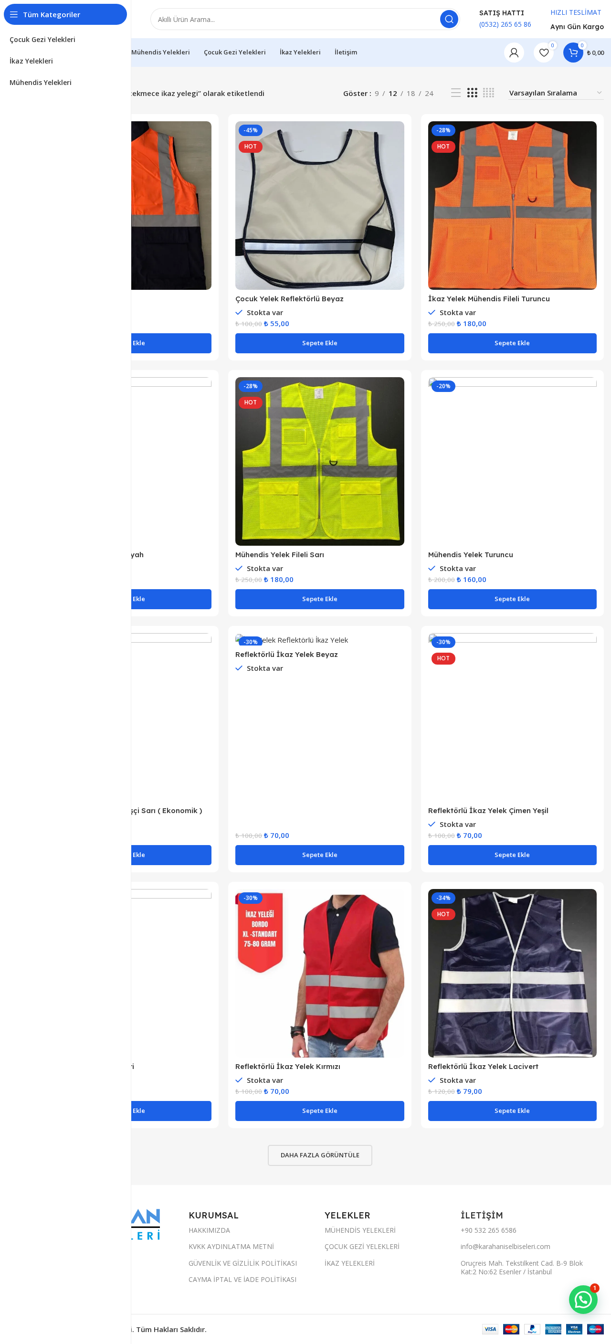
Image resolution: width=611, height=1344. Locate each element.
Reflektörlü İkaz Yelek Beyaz (286, 654)
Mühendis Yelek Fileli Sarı (279, 554)
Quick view (204, 158)
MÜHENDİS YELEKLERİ (360, 1230)
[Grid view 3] (472, 92)
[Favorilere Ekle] (204, 179)
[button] (319, 343)
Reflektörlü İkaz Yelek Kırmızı (287, 1066)
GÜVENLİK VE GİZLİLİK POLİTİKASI (243, 1263)
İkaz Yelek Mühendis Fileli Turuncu (489, 298)
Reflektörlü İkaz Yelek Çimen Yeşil (488, 810)
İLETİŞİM (483, 1215)
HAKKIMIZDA (209, 1230)
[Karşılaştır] (204, 137)
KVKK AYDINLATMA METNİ (231, 1246)
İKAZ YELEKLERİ (350, 1263)
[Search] (449, 19)
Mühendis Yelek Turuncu (470, 554)
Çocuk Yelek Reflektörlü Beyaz (289, 298)
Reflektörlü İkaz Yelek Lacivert (483, 1066)
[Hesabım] (514, 52)
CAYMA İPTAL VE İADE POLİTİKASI (242, 1279)
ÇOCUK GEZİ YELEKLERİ (362, 1246)
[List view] (456, 92)
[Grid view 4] (488, 92)
